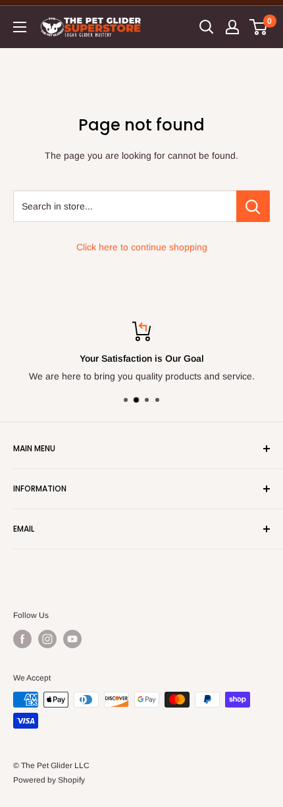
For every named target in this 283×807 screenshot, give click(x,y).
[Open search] (206, 27)
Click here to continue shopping (141, 247)
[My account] (232, 27)
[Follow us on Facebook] (22, 639)
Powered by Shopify (49, 780)
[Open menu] (19, 27)
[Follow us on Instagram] (47, 639)
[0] (259, 27)
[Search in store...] (253, 206)
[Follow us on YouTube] (72, 639)
